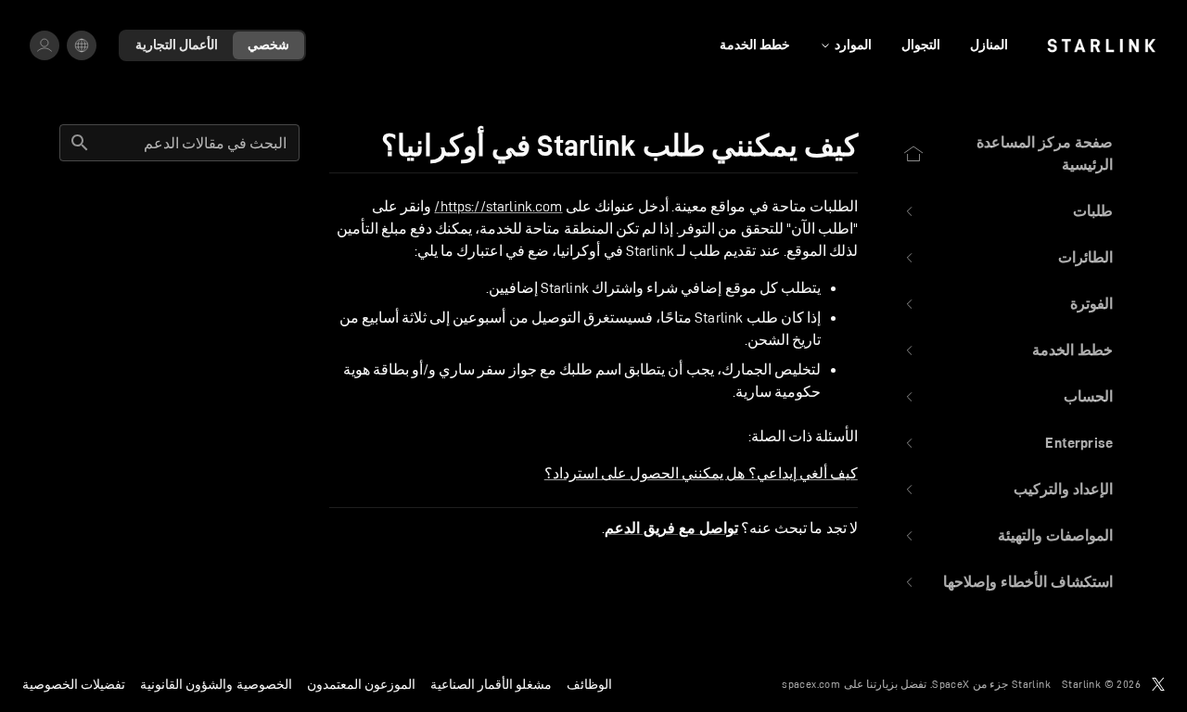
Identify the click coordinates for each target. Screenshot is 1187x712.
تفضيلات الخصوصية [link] (73, 684)
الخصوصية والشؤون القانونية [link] (215, 684)
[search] (79, 142)
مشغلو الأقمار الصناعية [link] (491, 684)
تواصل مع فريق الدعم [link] (671, 528)
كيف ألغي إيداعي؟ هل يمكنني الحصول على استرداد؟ (701, 473)
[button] (1007, 211)
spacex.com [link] (811, 684)
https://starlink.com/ (498, 206)
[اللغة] (81, 45)
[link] (1101, 45)
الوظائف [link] (589, 684)
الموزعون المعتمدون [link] (361, 684)
